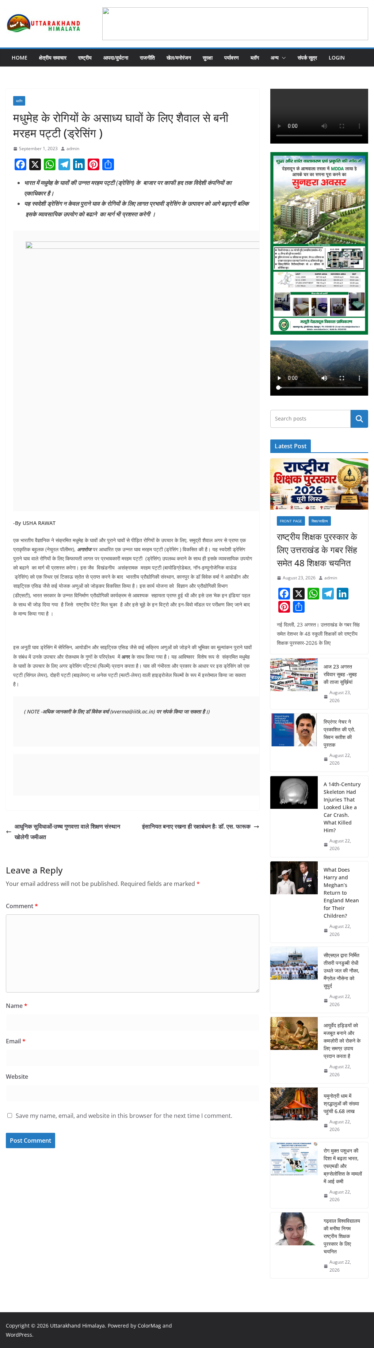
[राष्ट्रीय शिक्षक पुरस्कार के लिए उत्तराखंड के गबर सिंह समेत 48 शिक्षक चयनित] (319, 484)
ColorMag (149, 1325)
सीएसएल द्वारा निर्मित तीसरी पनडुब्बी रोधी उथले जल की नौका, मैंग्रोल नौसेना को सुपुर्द (341, 970)
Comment (22, 906)
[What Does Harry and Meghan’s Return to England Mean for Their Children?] (294, 902)
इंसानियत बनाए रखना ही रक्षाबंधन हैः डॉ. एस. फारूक (196, 826)
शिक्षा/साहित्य (320, 520)
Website (17, 1077)
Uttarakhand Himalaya (77, 1325)
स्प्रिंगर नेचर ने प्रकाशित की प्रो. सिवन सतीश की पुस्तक (339, 733)
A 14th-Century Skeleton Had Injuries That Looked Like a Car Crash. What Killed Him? (342, 807)
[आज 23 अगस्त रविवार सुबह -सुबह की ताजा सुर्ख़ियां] (294, 683)
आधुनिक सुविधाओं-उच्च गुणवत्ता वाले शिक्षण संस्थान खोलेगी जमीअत (67, 831)
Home (19, 57)
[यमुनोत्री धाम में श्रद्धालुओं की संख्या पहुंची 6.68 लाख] (294, 1113)
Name (16, 1006)
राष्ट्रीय (85, 57)
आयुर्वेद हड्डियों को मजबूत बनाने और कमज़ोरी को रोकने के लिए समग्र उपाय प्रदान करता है (342, 1040)
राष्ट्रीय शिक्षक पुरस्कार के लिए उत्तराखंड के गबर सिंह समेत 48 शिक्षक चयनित (317, 549)
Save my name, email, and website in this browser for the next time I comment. (124, 1116)
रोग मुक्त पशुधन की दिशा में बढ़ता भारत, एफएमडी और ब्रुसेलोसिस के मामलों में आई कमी (343, 1166)
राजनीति (147, 57)
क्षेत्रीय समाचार (52, 57)
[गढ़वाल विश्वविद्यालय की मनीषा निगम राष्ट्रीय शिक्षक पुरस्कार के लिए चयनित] (294, 1245)
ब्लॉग (255, 57)
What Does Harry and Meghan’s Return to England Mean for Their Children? (341, 892)
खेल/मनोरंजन (179, 57)
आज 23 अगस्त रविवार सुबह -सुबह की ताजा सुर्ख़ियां (340, 674)
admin (72, 148)
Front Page (291, 520)
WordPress (19, 1334)
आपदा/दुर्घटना (115, 57)
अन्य (275, 57)
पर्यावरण (231, 57)
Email (16, 1041)
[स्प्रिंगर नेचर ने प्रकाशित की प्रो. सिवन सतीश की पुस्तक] (294, 742)
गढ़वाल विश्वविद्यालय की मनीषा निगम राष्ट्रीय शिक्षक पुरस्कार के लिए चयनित (342, 1236)
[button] (282, 58)
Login (337, 57)
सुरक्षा (208, 57)
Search (359, 419)
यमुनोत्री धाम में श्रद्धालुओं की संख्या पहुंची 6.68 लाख (341, 1103)
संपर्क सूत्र (307, 57)
